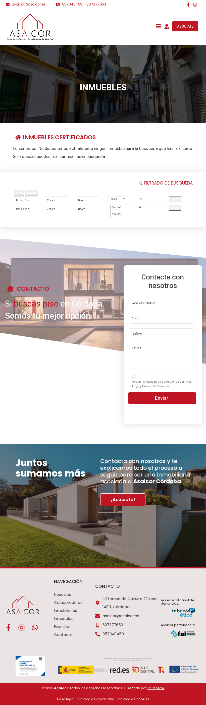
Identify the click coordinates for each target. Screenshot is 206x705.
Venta (19, 192)
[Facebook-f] (188, 5)
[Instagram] (195, 5)
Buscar (175, 199)
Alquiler (31, 192)
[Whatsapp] (35, 627)
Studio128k (156, 688)
